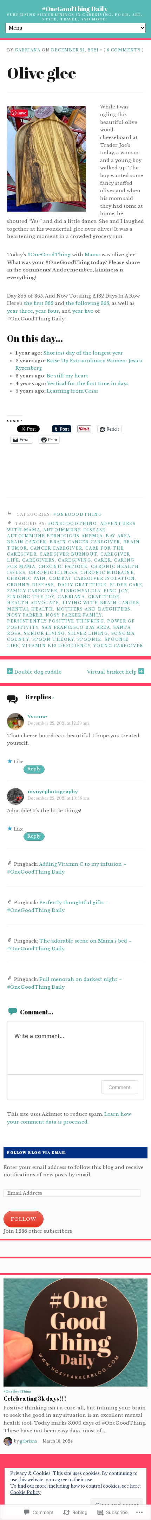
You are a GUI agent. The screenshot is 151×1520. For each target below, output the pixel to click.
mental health (30, 609)
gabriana (27, 50)
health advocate (33, 603)
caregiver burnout (68, 554)
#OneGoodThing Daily (75, 9)
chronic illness (53, 572)
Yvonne (37, 717)
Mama (92, 255)
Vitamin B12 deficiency (56, 646)
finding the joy (30, 597)
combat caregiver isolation (92, 578)
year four (47, 311)
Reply (34, 769)
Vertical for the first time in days (88, 384)
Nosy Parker (24, 615)
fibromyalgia (80, 591)
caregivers (38, 560)
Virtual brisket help (112, 672)
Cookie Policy (25, 1492)
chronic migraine (107, 572)
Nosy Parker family (73, 615)
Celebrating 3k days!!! (35, 1398)
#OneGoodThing (49, 255)
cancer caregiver (56, 548)
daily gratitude (82, 585)
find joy (116, 591)
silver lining (88, 633)
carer (102, 560)
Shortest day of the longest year (83, 353)
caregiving (74, 560)
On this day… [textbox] (35, 338)
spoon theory (53, 639)
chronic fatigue (63, 566)
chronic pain (26, 578)
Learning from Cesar (73, 391)
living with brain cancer (101, 603)
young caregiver (118, 646)
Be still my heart (67, 376)
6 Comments (124, 50)
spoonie (89, 639)
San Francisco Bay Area (76, 627)
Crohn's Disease (30, 585)
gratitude (104, 597)
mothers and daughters (94, 609)
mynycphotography (52, 792)
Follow (23, 1219)
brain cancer (26, 542)
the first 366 (38, 303)
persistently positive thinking (55, 621)
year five (82, 311)
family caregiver (32, 591)
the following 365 (87, 303)
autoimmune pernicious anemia (55, 536)
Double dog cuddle (37, 672)
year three (20, 311)
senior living (44, 633)
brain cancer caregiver (85, 542)
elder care (126, 585)
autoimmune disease (74, 530)
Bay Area (118, 536)
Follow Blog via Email (36, 1152)
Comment (120, 1087)
